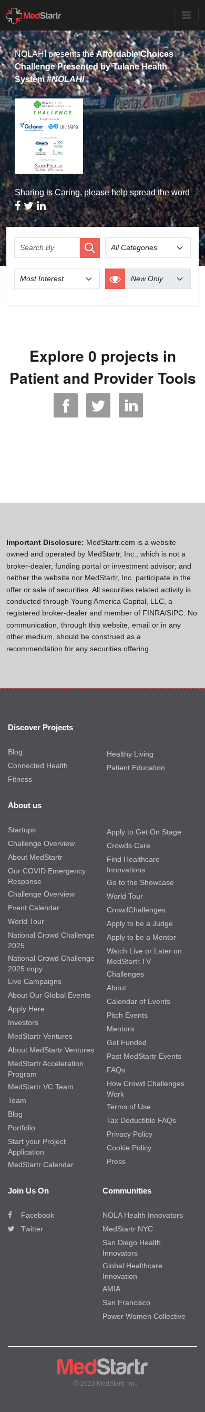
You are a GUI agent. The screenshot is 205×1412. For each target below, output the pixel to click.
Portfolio (21, 1127)
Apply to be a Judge (140, 923)
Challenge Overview (41, 843)
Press (116, 1161)
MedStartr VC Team (41, 1086)
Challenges (125, 974)
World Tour (26, 921)
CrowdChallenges (136, 910)
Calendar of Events (138, 1001)
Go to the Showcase (140, 882)
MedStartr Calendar (41, 1164)
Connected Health (38, 765)
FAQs (116, 1070)
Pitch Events (127, 1015)
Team (17, 1100)
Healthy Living (130, 754)
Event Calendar (33, 907)
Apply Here (26, 1009)
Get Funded (127, 1042)
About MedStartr (35, 857)
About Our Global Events (49, 995)
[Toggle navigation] (186, 15)
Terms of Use (129, 1106)
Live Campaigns (35, 981)
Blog (15, 752)
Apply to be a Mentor (141, 937)
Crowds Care (128, 845)
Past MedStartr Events (144, 1056)
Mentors (120, 1029)
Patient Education (136, 767)
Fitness (20, 779)
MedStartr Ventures (40, 1036)
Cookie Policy (129, 1147)
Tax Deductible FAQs (141, 1120)
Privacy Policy (129, 1134)
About (116, 987)
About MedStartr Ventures (51, 1050)
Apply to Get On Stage (144, 832)
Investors (23, 1022)
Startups (22, 830)
